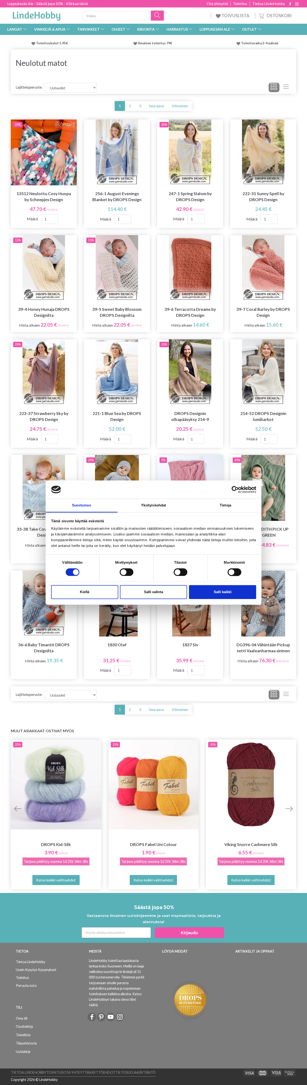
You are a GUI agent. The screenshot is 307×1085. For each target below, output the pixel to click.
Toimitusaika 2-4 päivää (259, 43)
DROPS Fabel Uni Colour (153, 844)
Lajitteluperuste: (29, 87)
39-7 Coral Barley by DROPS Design (263, 312)
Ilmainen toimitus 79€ (156, 43)
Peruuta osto (26, 985)
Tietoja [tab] (225, 505)
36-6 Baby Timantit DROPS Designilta (44, 647)
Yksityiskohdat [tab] (153, 505)
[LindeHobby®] (36, 14)
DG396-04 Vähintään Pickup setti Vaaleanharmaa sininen (263, 647)
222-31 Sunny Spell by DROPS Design (263, 196)
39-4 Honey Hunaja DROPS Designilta (44, 312)
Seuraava (156, 105)
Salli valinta (153, 592)
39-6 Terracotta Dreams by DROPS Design (190, 312)
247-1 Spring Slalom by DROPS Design (190, 196)
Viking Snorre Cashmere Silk (251, 844)
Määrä (33, 218)
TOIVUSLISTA (235, 15)
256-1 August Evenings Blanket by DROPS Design (117, 196)
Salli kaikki (222, 592)
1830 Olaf (117, 644)
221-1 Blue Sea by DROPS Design (117, 416)
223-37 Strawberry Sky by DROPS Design (43, 416)
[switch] (126, 572)
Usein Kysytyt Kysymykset (36, 970)
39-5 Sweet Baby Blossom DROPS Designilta (117, 312)
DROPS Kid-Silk (56, 844)
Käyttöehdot (102, 1072)
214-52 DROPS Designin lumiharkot (263, 416)
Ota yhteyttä (217, 3)
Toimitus (240, 3)
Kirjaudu (189, 932)
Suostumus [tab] (81, 505)
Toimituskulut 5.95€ (52, 43)
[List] (286, 87)
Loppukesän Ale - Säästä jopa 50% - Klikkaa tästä (47, 3)
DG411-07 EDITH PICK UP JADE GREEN (263, 532)
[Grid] (274, 87)
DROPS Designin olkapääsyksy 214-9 (190, 416)
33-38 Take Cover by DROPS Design (44, 532)
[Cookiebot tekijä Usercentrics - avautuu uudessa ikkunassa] (235, 489)
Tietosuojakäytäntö (135, 1072)
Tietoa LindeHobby (268, 3)
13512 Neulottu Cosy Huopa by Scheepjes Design (44, 196)
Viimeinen (180, 105)
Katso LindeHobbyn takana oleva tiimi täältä (115, 999)
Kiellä (84, 592)
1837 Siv (190, 644)
